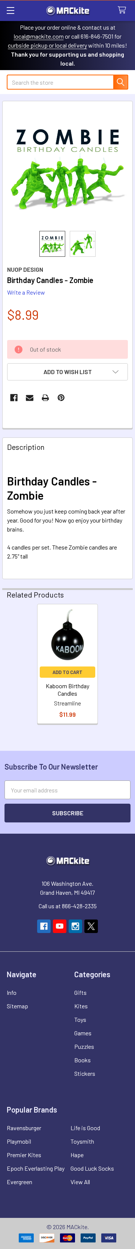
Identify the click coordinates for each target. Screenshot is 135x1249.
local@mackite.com (39, 36)
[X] (91, 926)
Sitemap (17, 1005)
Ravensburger (24, 1127)
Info (11, 992)
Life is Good (85, 1127)
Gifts (80, 992)
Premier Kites (24, 1154)
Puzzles (84, 1046)
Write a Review (26, 292)
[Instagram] (75, 926)
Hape (77, 1154)
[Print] (45, 397)
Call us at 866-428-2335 (68, 905)
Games (83, 1032)
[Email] (29, 397)
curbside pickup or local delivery (47, 45)
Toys (80, 1019)
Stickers (84, 1073)
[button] (67, 371)
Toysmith (82, 1141)
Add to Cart (67, 672)
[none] (67, 166)
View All (80, 1181)
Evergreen (19, 1181)
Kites (81, 1005)
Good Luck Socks (92, 1168)
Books (82, 1059)
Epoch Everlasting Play (35, 1168)
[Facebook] (14, 397)
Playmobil (19, 1141)
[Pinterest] (61, 397)
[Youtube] (59, 926)
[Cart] (123, 10)
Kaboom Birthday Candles (67, 689)
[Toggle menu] (10, 10)
